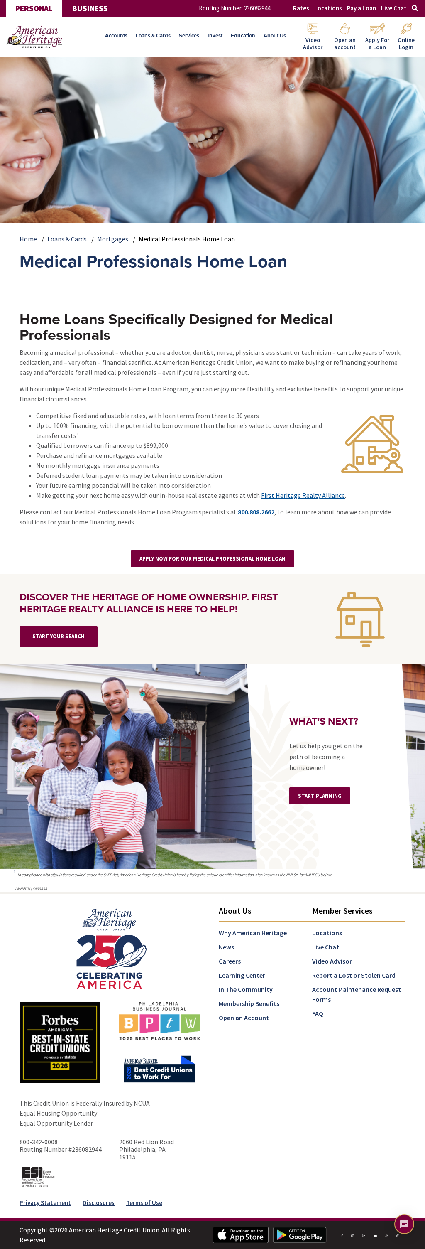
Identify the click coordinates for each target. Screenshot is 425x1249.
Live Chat (394, 8)
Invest (215, 35)
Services (189, 35)
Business (90, 8)
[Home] (34, 37)
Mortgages (113, 239)
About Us (275, 35)
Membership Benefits (249, 1003)
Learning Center (242, 975)
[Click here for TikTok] (386, 1235)
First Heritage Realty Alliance (303, 495)
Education (243, 35)
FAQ (317, 1013)
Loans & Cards (153, 35)
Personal (34, 8)
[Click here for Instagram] (352, 1235)
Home (29, 239)
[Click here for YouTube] (375, 1235)
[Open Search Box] (415, 8)
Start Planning (320, 795)
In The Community (246, 989)
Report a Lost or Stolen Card (354, 975)
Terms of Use (144, 1203)
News (226, 947)
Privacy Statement (45, 1203)
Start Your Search (58, 636)
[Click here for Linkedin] (363, 1235)
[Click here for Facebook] (342, 1235)
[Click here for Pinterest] (397, 1235)
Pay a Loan (361, 8)
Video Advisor (332, 961)
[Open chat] (404, 1224)
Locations (328, 8)
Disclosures (99, 1203)
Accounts (116, 35)
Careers (230, 961)
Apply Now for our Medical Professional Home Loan (212, 558)
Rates (301, 8)
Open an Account (244, 1017)
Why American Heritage (253, 933)
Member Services (342, 910)
